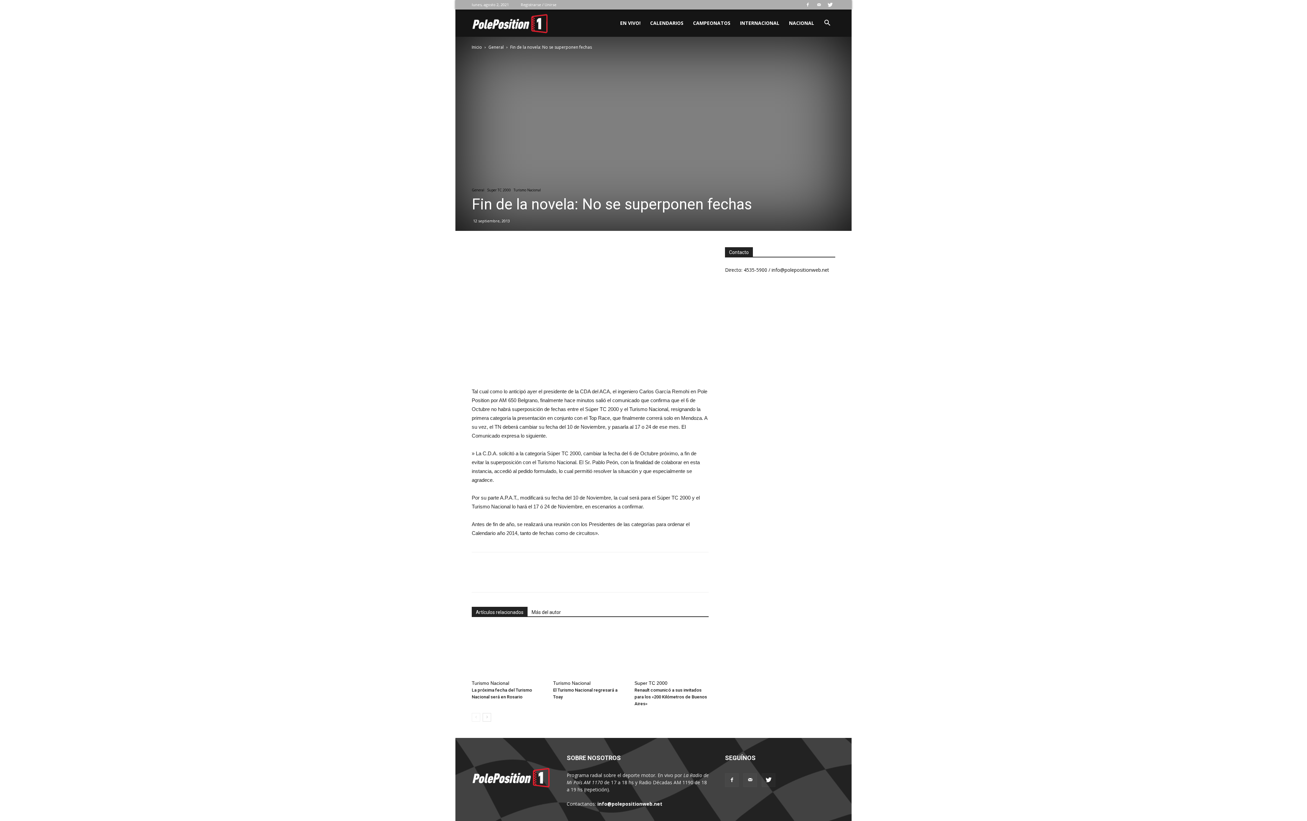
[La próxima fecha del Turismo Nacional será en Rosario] (509, 651)
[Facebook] (808, 5)
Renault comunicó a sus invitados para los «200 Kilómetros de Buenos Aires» (670, 697)
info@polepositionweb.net (629, 804)
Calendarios (666, 23)
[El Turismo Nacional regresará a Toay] (590, 651)
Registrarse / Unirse (538, 4)
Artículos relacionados (499, 612)
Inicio (477, 47)
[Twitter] (830, 5)
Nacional (801, 23)
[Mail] (819, 5)
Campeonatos (711, 23)
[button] (827, 23)
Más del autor (546, 612)
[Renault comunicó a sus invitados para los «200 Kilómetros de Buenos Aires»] (671, 651)
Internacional (759, 23)
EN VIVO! (630, 23)
